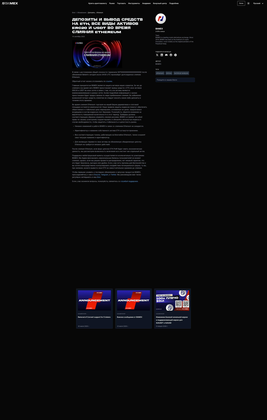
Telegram (104, 175)
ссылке (109, 81)
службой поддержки (129, 181)
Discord (97, 175)
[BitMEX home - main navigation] (10, 3)
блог (99, 177)
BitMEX (158, 64)
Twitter (113, 175)
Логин (241, 3)
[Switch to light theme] (248, 3)
